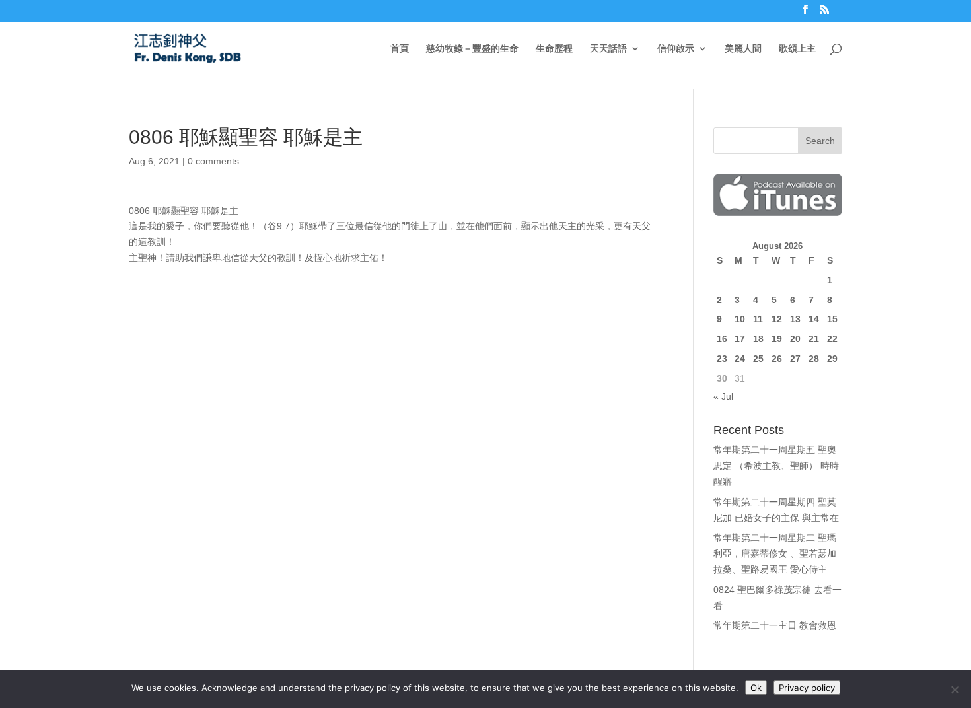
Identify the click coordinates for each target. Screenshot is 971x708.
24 (740, 358)
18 (758, 339)
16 (722, 339)
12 (777, 319)
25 (758, 358)
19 (777, 339)
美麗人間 (743, 48)
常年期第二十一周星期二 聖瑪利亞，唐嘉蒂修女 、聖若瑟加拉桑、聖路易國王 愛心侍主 (774, 553)
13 (795, 319)
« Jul (723, 396)
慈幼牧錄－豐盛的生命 (472, 48)
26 (777, 358)
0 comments (213, 161)
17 (740, 339)
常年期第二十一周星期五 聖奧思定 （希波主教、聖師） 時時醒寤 (776, 465)
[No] (954, 689)
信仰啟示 (675, 48)
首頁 (399, 48)
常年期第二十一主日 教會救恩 (774, 625)
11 (758, 319)
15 (832, 319)
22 (832, 339)
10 (740, 319)
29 (832, 358)
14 (814, 319)
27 (795, 358)
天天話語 (608, 48)
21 (814, 339)
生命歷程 (554, 48)
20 (795, 339)
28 (814, 358)
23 (722, 358)
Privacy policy (807, 687)
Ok (756, 687)
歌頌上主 (797, 48)
